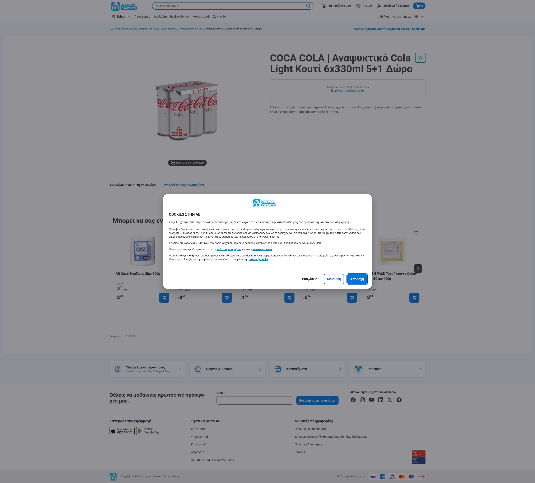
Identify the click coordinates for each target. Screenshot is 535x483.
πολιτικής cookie (258, 259)
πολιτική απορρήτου (229, 249)
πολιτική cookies (262, 249)
